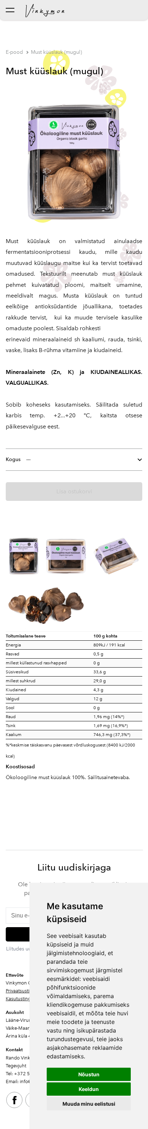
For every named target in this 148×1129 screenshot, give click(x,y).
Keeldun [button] (89, 1089)
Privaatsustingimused (28, 990)
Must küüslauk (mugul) (56, 52)
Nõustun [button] (89, 1074)
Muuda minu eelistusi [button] (89, 1104)
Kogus (13, 459)
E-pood (14, 52)
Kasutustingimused (26, 998)
